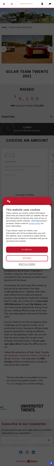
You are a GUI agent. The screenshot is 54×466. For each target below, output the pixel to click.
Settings (27, 258)
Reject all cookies (27, 264)
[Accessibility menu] (51, 463)
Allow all (27, 250)
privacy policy (35, 223)
